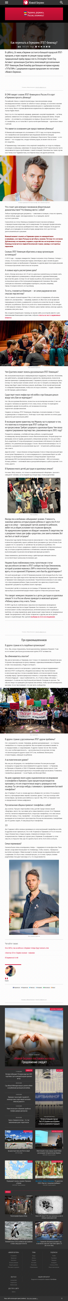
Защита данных (13, 1265)
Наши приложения (54, 1267)
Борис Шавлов (51, 1155)
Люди (32, 46)
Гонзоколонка (28, 1131)
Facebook (54, 1258)
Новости (29, 1070)
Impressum (14, 1282)
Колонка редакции (56, 1009)
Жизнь (34, 1258)
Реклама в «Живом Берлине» (28, 999)
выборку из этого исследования (43, 617)
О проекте (14, 1255)
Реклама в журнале (13, 1267)
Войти (13, 1291)
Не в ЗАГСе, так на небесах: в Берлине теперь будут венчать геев (27, 948)
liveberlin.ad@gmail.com (40, 87)
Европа (30, 1161)
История (59, 1070)
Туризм (34, 1260)
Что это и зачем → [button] (32, 1298)
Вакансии (13, 1258)
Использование (13, 1262)
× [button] (62, 1298)
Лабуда (8, 1192)
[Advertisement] (34, 82)
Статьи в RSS (54, 1265)
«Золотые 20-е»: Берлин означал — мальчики (20, 952)
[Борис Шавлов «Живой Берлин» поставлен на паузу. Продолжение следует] (34, 1066)
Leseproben (13, 1280)
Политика (33, 1265)
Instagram (54, 1262)
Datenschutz (13, 1284)
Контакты (13, 1260)
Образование (34, 1267)
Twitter (54, 1255)
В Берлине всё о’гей (11, 957)
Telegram (53, 1260)
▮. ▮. (19, 46)
